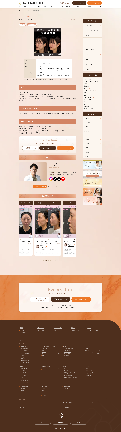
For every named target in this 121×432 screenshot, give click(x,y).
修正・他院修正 (66, 386)
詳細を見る (55, 186)
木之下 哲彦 (87, 123)
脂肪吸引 (86, 59)
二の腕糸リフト (24, 370)
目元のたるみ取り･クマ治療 (91, 30)
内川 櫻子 (86, 152)
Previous (37, 236)
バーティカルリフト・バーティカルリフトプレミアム (29, 381)
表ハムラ (44, 350)
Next (30, 236)
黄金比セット (67, 357)
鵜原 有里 (86, 156)
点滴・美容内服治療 (67, 403)
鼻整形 (86, 54)
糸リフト (86, 45)
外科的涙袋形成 (24, 348)
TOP (20, 7)
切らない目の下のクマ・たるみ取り (50, 353)
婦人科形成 (44, 386)
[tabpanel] (19, 221)
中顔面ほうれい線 (46, 366)
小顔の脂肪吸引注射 (68, 350)
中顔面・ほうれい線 (89, 49)
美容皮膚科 (87, 69)
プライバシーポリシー (93, 330)
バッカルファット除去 (69, 348)
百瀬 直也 (86, 127)
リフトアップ (45, 403)
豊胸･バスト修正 (88, 64)
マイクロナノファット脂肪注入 (92, 353)
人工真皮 (44, 372)
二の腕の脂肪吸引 (89, 374)
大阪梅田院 (78, 423)
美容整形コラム (91, 7)
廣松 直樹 (86, 118)
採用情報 (100, 7)
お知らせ (83, 7)
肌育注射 (22, 407)
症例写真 (68, 7)
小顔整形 (86, 35)
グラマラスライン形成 (26, 360)
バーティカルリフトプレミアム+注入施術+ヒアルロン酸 (19, 202)
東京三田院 (60, 423)
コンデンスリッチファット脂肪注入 (93, 350)
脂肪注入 (86, 40)
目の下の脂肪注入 (46, 348)
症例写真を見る (40, 186)
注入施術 (39, 64)
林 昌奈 (86, 148)
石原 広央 (86, 144)
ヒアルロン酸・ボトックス (90, 403)
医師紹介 (45, 7)
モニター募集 (76, 7)
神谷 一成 (86, 139)
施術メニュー (53, 7)
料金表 (61, 7)
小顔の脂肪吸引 (67, 352)
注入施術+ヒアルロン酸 (48, 203)
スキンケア (22, 403)
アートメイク (45, 407)
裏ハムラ (44, 352)
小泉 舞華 (86, 135)
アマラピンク (66, 407)
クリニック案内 (36, 7)
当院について (27, 7)
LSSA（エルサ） (89, 372)
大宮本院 (42, 423)
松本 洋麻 (86, 131)
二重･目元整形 (88, 25)
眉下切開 (23, 357)
